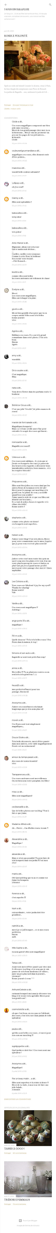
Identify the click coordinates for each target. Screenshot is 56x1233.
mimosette (17, 442)
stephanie (16, 518)
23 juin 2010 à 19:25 (19, 435)
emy (14, 355)
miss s (15, 792)
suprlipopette (18, 1046)
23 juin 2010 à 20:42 (19, 510)
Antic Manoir (17, 243)
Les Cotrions (17, 581)
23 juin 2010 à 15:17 (19, 282)
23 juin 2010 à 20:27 (19, 474)
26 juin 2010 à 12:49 (19, 918)
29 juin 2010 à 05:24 (19, 1022)
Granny (15, 198)
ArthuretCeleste (19, 989)
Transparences (18, 774)
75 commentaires (19, 1204)
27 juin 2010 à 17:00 (19, 941)
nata (14, 388)
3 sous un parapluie (16, 9)
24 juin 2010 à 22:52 (19, 784)
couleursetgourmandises (23, 151)
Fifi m (14, 636)
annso (14, 668)
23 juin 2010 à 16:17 (19, 348)
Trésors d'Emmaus (17, 1199)
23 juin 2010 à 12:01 (19, 265)
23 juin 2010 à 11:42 (19, 191)
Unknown (16, 457)
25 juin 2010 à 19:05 (19, 847)
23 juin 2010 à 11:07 (19, 176)
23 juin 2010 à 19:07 (19, 415)
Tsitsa (14, 963)
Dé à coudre (17, 370)
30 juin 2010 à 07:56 (19, 1039)
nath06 (15, 926)
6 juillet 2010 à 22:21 (19, 1093)
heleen (15, 535)
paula (14, 1029)
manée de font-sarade (22, 422)
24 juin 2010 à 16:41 (19, 750)
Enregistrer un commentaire (17, 1099)
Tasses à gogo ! (14, 1148)
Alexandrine (17, 839)
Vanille (15, 603)
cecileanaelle (18, 807)
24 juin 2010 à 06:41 (19, 628)
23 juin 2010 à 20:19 (19, 450)
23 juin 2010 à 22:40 (19, 596)
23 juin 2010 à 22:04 (19, 547)
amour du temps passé (22, 757)
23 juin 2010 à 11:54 (19, 221)
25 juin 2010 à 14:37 (19, 817)
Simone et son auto (21, 653)
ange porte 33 (18, 621)
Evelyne (15, 289)
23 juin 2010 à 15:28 (19, 302)
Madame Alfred (19, 824)
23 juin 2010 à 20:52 (19, 528)
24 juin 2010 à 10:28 (19, 713)
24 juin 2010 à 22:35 (19, 767)
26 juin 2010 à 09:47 (19, 886)
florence (16, 893)
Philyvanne (17, 481)
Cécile (14, 121)
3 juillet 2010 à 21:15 (19, 1071)
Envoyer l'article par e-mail (23, 105)
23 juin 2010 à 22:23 (19, 574)
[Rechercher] (50, 4)
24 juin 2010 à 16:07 (19, 730)
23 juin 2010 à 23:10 (19, 613)
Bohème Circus (19, 405)
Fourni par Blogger (30, 1221)
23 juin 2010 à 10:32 (19, 161)
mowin (15, 720)
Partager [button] (7, 105)
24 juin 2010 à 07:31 (19, 646)
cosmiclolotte (18, 1009)
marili (14, 874)
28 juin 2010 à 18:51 (19, 1002)
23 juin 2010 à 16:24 (19, 363)
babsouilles (17, 213)
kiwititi (15, 272)
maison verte (15, 109)
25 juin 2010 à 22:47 (19, 866)
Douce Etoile (18, 737)
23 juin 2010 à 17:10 (19, 380)
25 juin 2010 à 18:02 (19, 832)
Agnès (15, 331)
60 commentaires (19, 1153)
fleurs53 (15, 685)
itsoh (14, 908)
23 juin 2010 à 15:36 (19, 324)
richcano (36, 1225)
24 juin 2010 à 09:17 (19, 678)
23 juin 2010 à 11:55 (19, 236)
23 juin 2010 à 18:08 (19, 398)
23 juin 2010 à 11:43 (19, 206)
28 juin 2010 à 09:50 (19, 982)
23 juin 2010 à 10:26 (19, 143)
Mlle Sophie (17, 948)
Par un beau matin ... (21, 1078)
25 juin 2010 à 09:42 (19, 799)
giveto (15, 309)
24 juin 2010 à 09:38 (19, 695)
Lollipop (15, 183)
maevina (16, 168)
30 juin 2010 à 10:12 (19, 1056)
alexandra (16, 854)
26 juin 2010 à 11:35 (19, 901)
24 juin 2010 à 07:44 (20, 661)
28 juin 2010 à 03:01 (19, 955)
